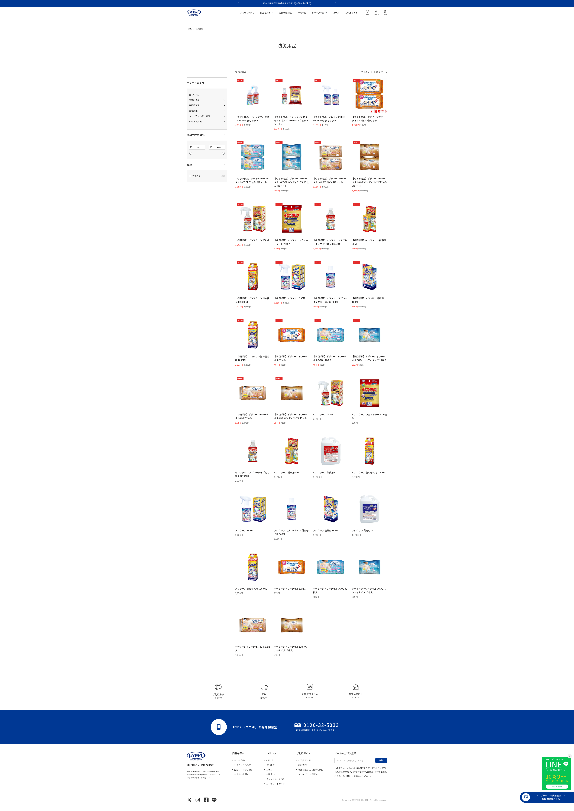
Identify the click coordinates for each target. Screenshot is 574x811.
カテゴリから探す (242, 765)
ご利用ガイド (351, 12)
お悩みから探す (241, 774)
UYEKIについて (247, 12)
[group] (218, 691)
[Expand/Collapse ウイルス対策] (224, 121)
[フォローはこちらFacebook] (206, 800)
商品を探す (265, 12)
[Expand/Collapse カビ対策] (224, 110)
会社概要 (270, 765)
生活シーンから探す (243, 769)
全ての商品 (239, 760)
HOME (189, 28)
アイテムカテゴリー (198, 83)
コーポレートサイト (275, 783)
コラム (336, 12)
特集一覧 (302, 12)
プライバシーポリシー (308, 774)
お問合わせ (271, 774)
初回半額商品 (285, 12)
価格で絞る (196, 135)
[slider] (190, 153)
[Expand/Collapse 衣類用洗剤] (224, 99)
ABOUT (270, 760)
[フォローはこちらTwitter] (189, 799)
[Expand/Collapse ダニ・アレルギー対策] (224, 115)
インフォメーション (275, 779)
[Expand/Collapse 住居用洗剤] (224, 105)
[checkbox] (207, 175)
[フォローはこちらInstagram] (197, 799)
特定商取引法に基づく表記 (310, 769)
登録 (381, 760)
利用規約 (302, 765)
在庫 (189, 164)
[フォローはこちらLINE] (214, 799)
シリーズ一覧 (318, 12)
